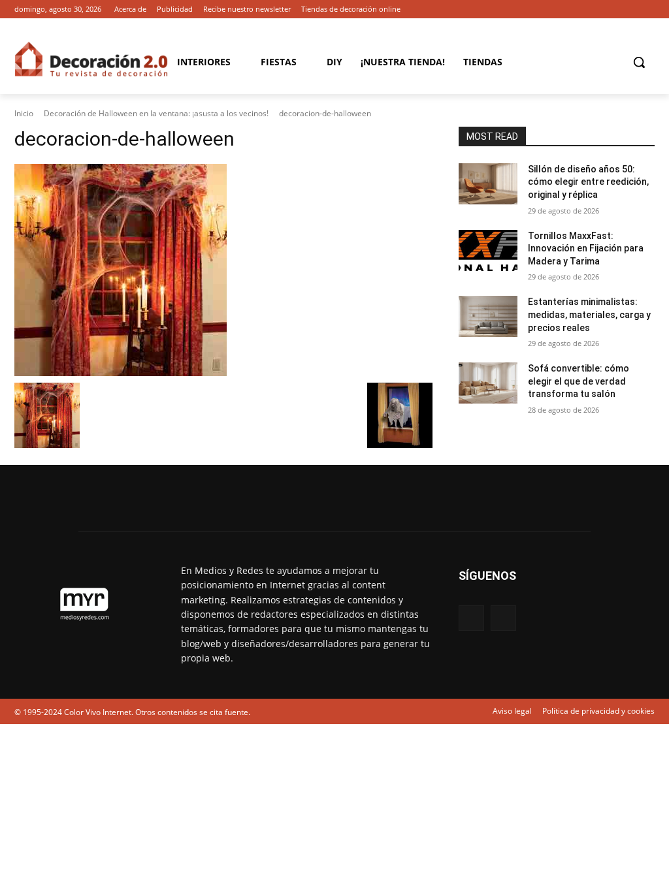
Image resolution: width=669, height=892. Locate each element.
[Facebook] (628, 9)
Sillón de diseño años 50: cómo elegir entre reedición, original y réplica (588, 182)
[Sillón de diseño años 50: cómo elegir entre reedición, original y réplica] (488, 183)
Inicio (23, 113)
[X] (647, 9)
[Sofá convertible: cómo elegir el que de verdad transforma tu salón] (488, 383)
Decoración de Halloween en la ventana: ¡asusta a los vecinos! (156, 113)
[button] (639, 62)
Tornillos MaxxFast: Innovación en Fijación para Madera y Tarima (586, 248)
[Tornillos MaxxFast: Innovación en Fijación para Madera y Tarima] (488, 250)
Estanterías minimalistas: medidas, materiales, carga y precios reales (589, 314)
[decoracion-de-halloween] (223, 270)
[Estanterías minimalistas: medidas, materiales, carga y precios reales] (488, 316)
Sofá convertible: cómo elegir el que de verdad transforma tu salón (578, 381)
